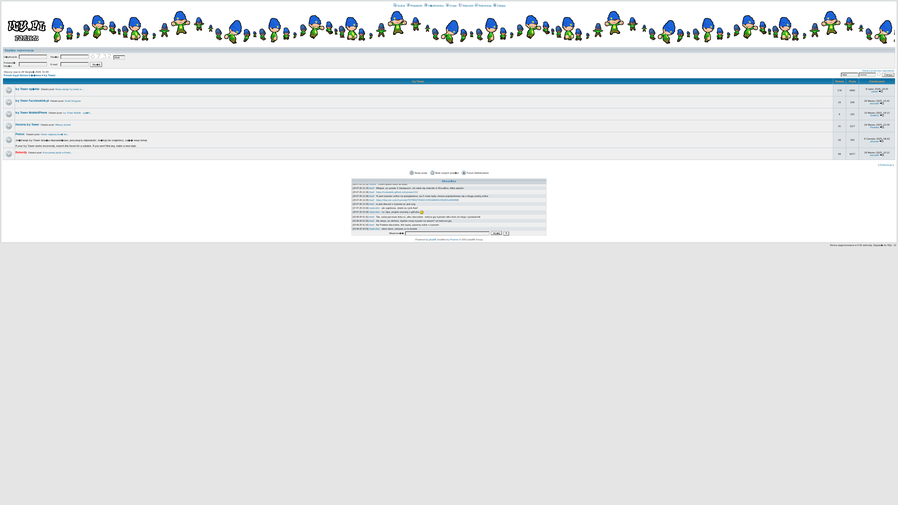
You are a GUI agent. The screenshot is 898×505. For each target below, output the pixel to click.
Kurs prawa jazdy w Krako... (58, 152)
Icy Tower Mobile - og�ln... (77, 113)
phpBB (432, 239)
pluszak (874, 141)
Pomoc (20, 134)
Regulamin (416, 5)
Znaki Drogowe (73, 101)
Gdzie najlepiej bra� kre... (55, 134)
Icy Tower (49, 75)
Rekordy (21, 152)
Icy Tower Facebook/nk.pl (32, 100)
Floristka (874, 127)
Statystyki (468, 5)
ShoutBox (449, 181)
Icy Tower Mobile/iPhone (31, 112)
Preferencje (886, 165)
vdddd (874, 91)
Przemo (454, 239)
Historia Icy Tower (27, 124)
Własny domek (63, 124)
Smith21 (874, 115)
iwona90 (874, 103)
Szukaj (401, 5)
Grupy (453, 5)
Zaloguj (501, 5)
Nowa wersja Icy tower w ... (69, 89)
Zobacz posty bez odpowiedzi (878, 70)
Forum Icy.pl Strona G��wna (22, 75)
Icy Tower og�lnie (27, 89)
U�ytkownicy (436, 5)
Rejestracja (484, 5)
